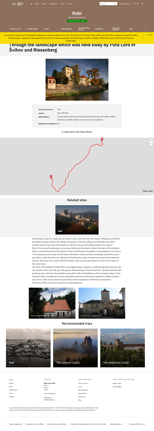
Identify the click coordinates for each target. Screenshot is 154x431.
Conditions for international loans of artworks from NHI (88, 424)
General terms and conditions (57, 424)
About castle (117, 383)
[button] (51, 177)
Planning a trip (125, 4)
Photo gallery (117, 387)
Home (11, 380)
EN (142, 4)
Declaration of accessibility (35, 424)
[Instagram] (138, 4)
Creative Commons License (76, 408)
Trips (79, 400)
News (37, 4)
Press (62, 4)
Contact (70, 4)
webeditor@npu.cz (116, 424)
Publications (53, 4)
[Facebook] (134, 4)
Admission (81, 397)
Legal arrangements (16, 424)
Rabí (77, 13)
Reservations (82, 393)
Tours (80, 387)
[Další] (122, 303)
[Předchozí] (32, 303)
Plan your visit (82, 383)
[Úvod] (31, 4)
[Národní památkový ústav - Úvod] (17, 4)
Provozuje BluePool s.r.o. (137, 424)
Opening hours (83, 390)
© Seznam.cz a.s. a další (146, 194)
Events (43, 4)
